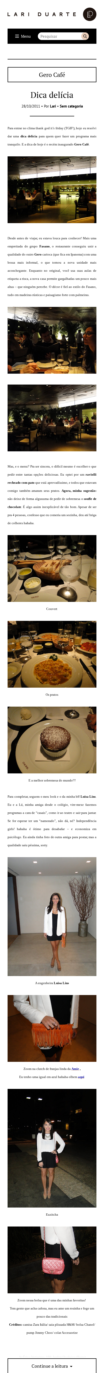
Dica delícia (52, 94)
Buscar (85, 36)
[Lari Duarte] (52, 14)
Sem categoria (71, 106)
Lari (53, 106)
